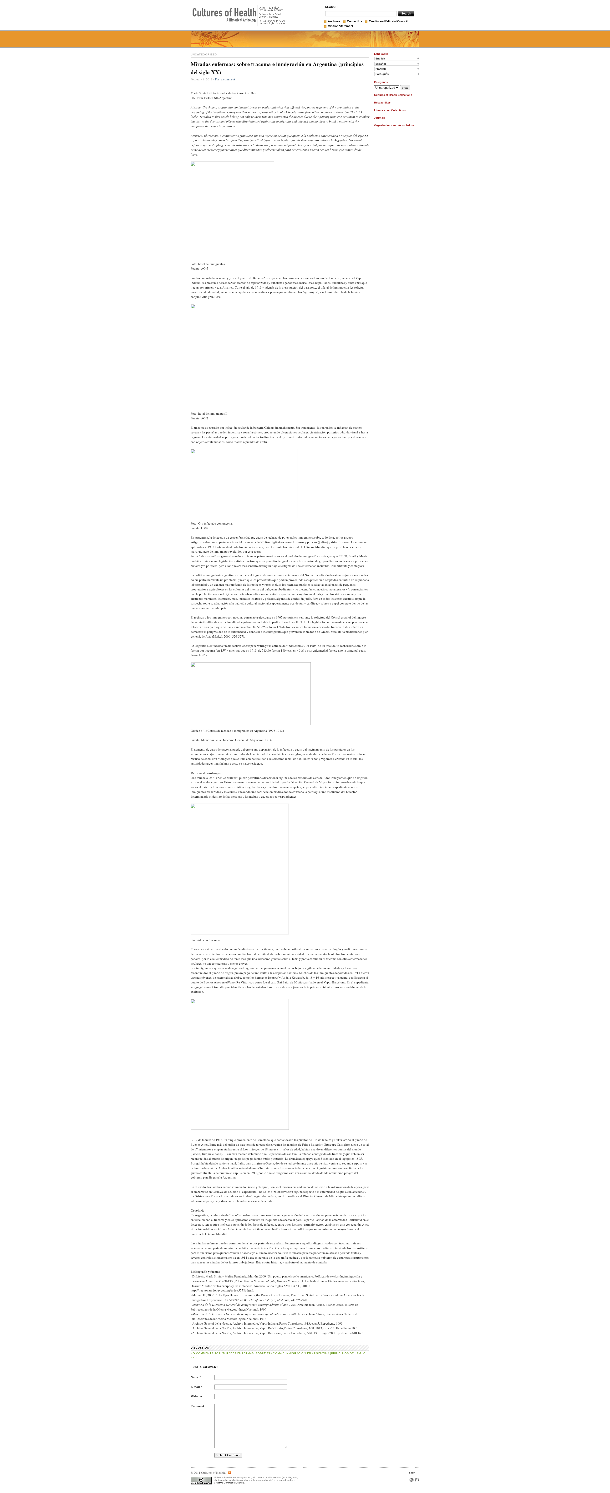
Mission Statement (340, 26)
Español (381, 63)
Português (382, 74)
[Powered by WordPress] (411, 1486)
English (380, 58)
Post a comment (225, 79)
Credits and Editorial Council (388, 21)
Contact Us (354, 21)
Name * (196, 1377)
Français (381, 68)
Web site (196, 1396)
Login (412, 1472)
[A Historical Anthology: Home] (238, 15)
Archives (334, 21)
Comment (197, 1406)
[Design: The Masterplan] (417, 1486)
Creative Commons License (229, 1482)
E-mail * (196, 1387)
